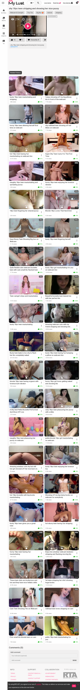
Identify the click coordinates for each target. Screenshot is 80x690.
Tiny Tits (30, 12)
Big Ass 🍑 (40, 12)
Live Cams (47, 3)
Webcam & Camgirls (16, 12)
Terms (13, 673)
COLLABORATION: (52, 670)
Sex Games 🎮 (68, 3)
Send (75, 660)
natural (49, 12)
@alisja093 (14, 46)
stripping (58, 12)
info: (12, 670)
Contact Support (34, 678)
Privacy (13, 676)
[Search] (38, 3)
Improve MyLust (33, 681)
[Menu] (72, 3)
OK (74, 686)
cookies (38, 684)
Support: (32, 670)
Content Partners (51, 679)
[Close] (78, 685)
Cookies (13, 679)
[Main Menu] (3, 2)
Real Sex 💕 (57, 3)
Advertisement (50, 673)
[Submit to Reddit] (38, 18)
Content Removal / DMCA (34, 674)
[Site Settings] (77, 3)
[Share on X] (43, 18)
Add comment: (16, 652)
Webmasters (49, 676)
